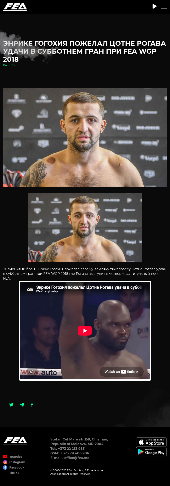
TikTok (14, 473)
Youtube (15, 457)
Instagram (17, 462)
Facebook (16, 467)
